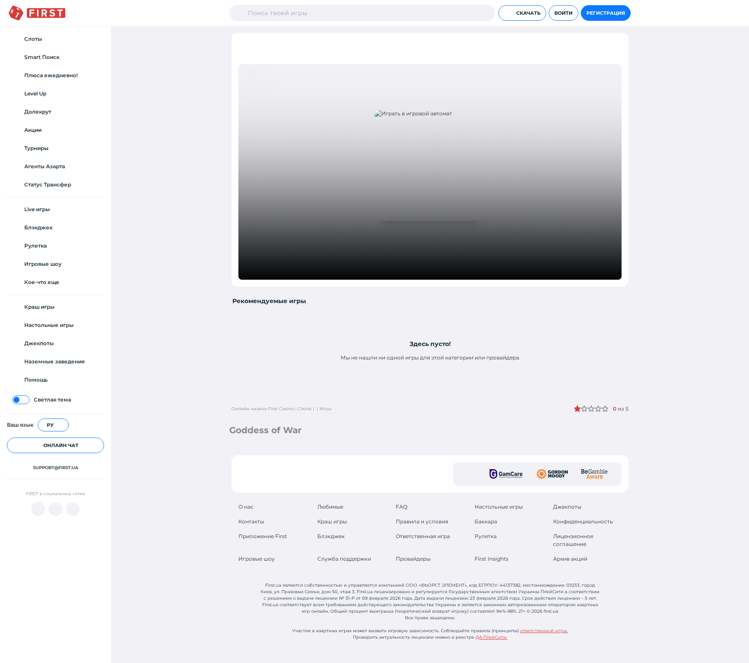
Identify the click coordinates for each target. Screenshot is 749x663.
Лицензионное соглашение (573, 540)
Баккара (486, 521)
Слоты (305, 409)
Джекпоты (567, 506)
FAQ (401, 506)
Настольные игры (499, 506)
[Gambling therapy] (552, 474)
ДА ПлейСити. (491, 637)
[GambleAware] (594, 474)
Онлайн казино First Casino (262, 409)
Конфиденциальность (583, 521)
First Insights (491, 558)
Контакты (251, 521)
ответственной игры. (544, 631)
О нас (246, 506)
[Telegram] (55, 509)
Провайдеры (413, 558)
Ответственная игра (423, 536)
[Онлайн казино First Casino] (37, 13)
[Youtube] (38, 509)
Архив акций (570, 558)
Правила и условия (422, 521)
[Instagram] (73, 509)
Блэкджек (331, 536)
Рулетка (486, 536)
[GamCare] (506, 474)
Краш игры (332, 521)
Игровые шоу (256, 558)
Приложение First (262, 536)
